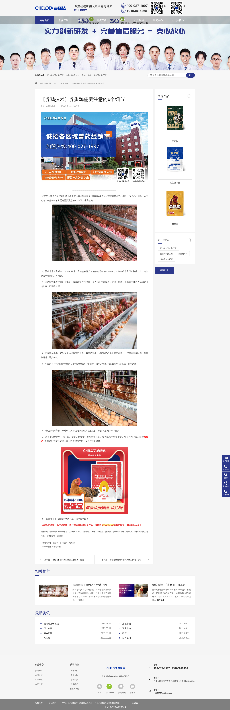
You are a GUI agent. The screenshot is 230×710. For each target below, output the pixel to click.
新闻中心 (158, 20)
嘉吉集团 (48, 633)
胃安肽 (175, 141)
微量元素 (82, 20)
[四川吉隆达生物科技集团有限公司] (50, 8)
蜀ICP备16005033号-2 (115, 706)
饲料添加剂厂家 (100, 75)
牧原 (124, 633)
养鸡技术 (64, 542)
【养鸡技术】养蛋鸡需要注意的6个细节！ (88, 83)
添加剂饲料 (86, 75)
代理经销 (139, 20)
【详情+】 (81, 600)
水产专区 (39, 684)
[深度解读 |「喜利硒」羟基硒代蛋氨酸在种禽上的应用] (133, 590)
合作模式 (120, 20)
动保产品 (63, 20)
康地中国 (126, 623)
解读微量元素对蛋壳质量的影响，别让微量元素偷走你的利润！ (127, 559)
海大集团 (126, 637)
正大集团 (48, 628)
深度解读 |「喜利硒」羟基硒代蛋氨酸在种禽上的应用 (171, 585)
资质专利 (74, 675)
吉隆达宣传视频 (51, 623)
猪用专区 (39, 670)
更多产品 (101, 20)
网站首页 (44, 20)
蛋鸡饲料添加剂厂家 (55, 75)
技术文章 (65, 83)
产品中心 (39, 664)
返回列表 (164, 270)
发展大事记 (74, 688)
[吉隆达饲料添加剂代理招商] (94, 184)
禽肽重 (175, 223)
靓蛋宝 (72, 542)
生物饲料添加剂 (72, 75)
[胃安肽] (175, 121)
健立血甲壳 (175, 182)
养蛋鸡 (55, 542)
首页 (55, 83)
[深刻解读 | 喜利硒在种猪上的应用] (53, 590)
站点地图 (52, 702)
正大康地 (126, 628)
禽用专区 (39, 675)
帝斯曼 (47, 637)
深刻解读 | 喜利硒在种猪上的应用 (92, 585)
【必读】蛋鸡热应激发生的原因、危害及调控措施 (69, 559)
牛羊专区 (39, 679)
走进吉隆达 (178, 20)
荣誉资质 (74, 679)
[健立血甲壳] (175, 162)
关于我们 (74, 664)
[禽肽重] (175, 203)
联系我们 (74, 684)
